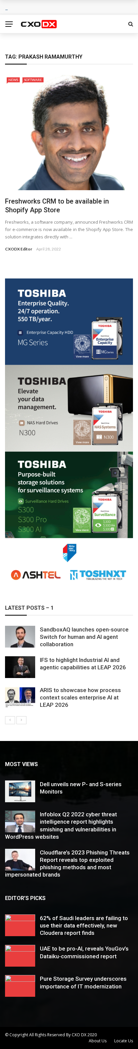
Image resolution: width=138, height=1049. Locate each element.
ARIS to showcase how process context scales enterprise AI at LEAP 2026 (80, 697)
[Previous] (10, 720)
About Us (98, 1041)
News (13, 80)
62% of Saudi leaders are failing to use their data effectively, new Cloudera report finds (84, 925)
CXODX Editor (18, 248)
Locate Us (123, 1041)
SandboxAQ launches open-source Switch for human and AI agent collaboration (84, 637)
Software (33, 80)
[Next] (21, 720)
